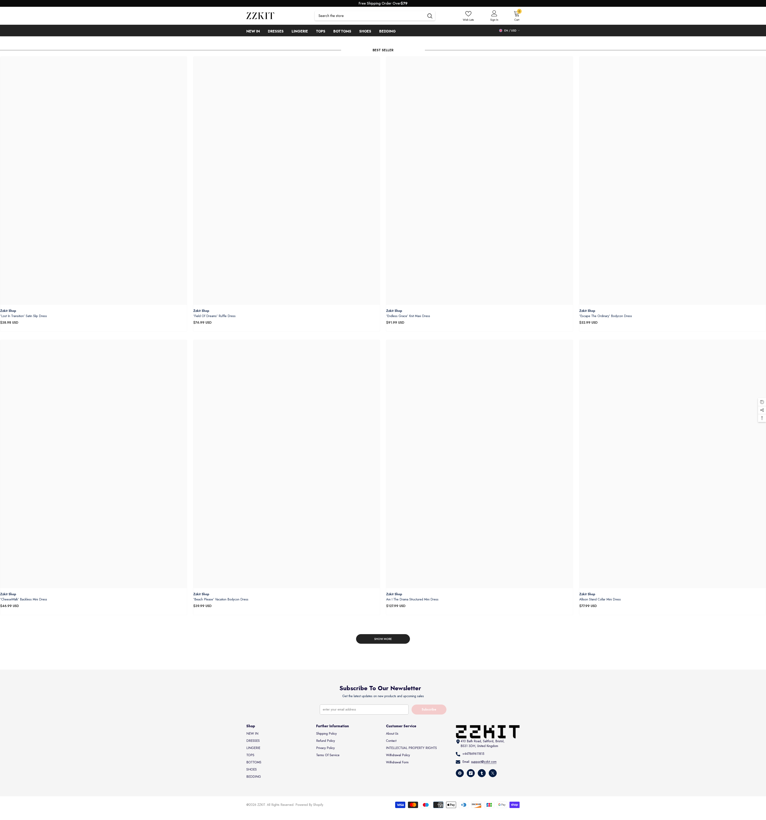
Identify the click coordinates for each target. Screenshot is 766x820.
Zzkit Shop (8, 310)
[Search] (375, 16)
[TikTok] (471, 773)
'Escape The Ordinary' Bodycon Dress (605, 316)
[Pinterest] (460, 773)
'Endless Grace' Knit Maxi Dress (408, 316)
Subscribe (429, 709)
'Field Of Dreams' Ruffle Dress (214, 316)
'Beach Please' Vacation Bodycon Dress (220, 599)
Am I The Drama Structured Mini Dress (412, 599)
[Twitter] (493, 773)
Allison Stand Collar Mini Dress (600, 599)
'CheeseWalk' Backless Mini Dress (23, 599)
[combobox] (370, 16)
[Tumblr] (482, 773)
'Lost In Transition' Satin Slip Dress (23, 316)
